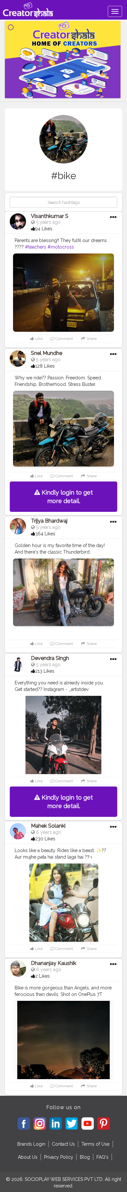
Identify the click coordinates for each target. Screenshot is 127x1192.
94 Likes (43, 228)
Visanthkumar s (49, 216)
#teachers (35, 247)
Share (91, 338)
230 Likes (45, 838)
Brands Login (31, 1144)
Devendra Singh (50, 658)
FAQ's (102, 1157)
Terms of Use (95, 1144)
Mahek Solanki (48, 826)
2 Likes (42, 976)
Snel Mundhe (46, 353)
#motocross (61, 247)
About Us (27, 1157)
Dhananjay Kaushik (53, 963)
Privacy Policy (58, 1157)
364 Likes (45, 533)
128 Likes (45, 366)
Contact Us (63, 1144)
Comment (63, 338)
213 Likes (44, 671)
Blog (85, 1157)
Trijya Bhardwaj (49, 521)
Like (38, 338)
